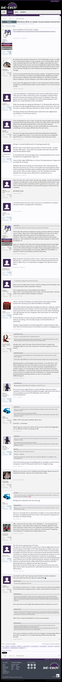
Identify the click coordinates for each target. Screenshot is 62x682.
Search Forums (5, 15)
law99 (3, 311)
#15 (59, 466)
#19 (59, 571)
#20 (59, 639)
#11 (59, 329)
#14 (59, 431)
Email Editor (5, 668)
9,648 (10, 590)
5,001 (10, 74)
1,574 (10, 560)
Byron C (4, 393)
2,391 (10, 316)
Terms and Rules (50, 680)
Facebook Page (6, 671)
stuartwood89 (6, 344)
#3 (59, 115)
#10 (59, 296)
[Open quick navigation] (59, 18)
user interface (43, 646)
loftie (3, 416)
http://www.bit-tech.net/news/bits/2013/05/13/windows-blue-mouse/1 (34, 31)
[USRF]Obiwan (6, 268)
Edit (25, 648)
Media (16, 12)
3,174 (10, 421)
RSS (59, 659)
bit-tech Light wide (6, 659)
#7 (59, 211)
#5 (59, 175)
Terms (4, 669)
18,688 (10, 52)
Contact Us (47, 659)
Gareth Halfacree (24, 23)
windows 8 (50, 646)
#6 (59, 193)
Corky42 (4, 586)
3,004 (10, 108)
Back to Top (5, 673)
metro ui (7, 646)
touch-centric (26, 646)
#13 (59, 397)
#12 (59, 378)
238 (10, 196)
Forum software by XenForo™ (13, 680)
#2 (59, 88)
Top (57, 659)
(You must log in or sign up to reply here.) (51, 643)
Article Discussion (12, 23)
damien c (4, 103)
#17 (59, 518)
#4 (59, 139)
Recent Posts (13, 15)
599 (10, 538)
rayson (4, 190)
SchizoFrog (5, 555)
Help (51, 659)
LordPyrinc (5, 534)
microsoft (13, 646)
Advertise (5, 670)
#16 (59, 479)
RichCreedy (5, 481)
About (4, 665)
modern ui (19, 646)
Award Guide (5, 667)
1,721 (10, 273)
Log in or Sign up (55, 1)
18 (10, 160)
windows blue (6, 648)
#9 (59, 267)
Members (23, 12)
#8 (59, 253)
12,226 (10, 400)
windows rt (21, 648)
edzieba (4, 130)
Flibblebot (5, 69)
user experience (34, 646)
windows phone (14, 648)
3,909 (10, 135)
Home (3, 12)
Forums (10, 12)
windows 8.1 (57, 646)
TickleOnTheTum (6, 155)
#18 (59, 533)
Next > (14, 26)
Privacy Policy (57, 680)
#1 (59, 38)
